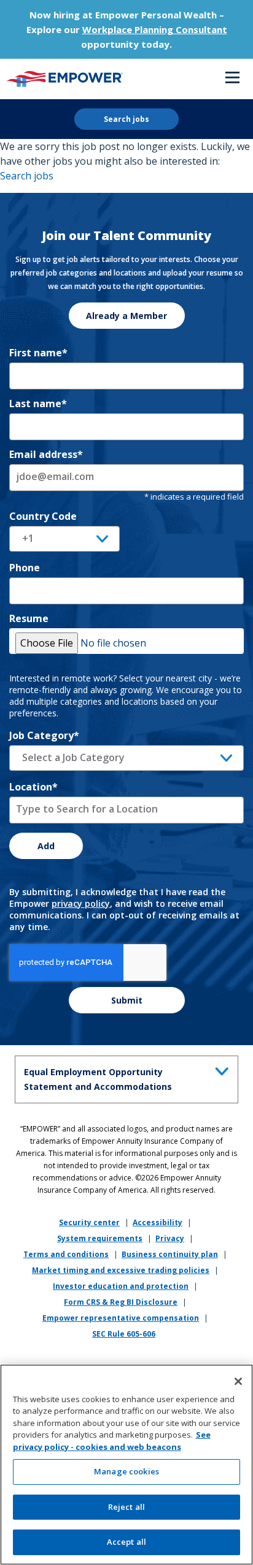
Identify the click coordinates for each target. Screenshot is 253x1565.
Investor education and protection (121, 1286)
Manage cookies (126, 1471)
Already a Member (126, 315)
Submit (126, 1000)
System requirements (99, 1238)
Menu (232, 78)
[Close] (238, 1381)
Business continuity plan (170, 1254)
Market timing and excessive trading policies (120, 1270)
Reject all (126, 1506)
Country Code (43, 516)
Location (33, 787)
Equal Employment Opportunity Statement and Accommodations (98, 1079)
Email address (46, 454)
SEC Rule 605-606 (123, 1334)
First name (38, 352)
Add (46, 846)
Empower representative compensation (120, 1318)
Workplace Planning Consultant (154, 29)
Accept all (126, 1541)
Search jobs (126, 119)
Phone (24, 567)
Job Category (44, 735)
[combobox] (126, 758)
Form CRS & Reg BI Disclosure (120, 1302)
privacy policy (81, 903)
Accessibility (157, 1222)
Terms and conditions (66, 1254)
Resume (29, 618)
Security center (89, 1222)
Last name (38, 403)
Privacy (169, 1238)
